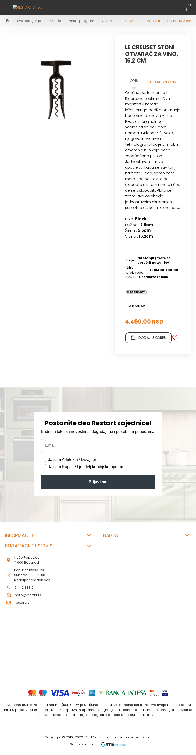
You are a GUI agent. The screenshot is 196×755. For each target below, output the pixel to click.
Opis (134, 80)
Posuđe (55, 20)
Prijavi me (98, 482)
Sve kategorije (29, 20)
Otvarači (109, 20)
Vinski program (81, 20)
